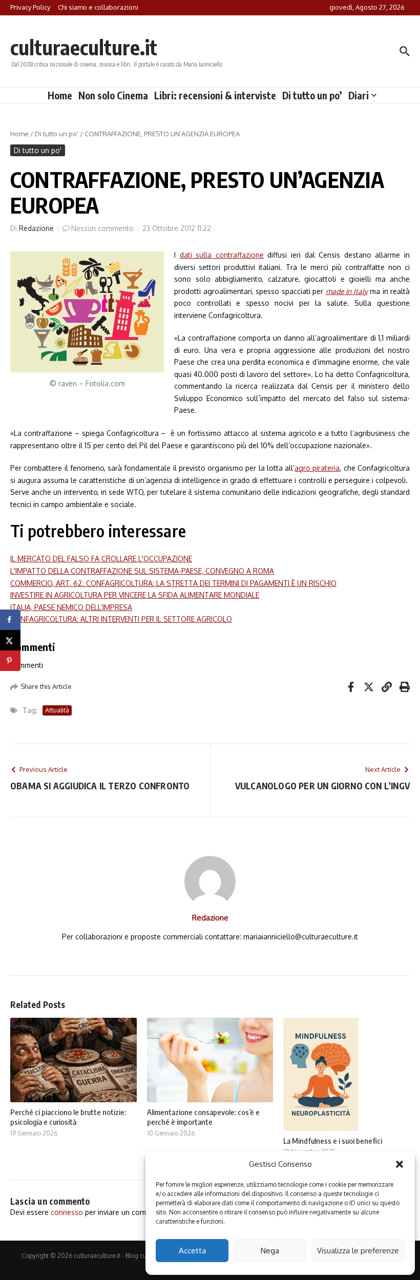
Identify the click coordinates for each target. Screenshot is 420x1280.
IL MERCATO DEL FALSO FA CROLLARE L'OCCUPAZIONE (101, 558)
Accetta (192, 1250)
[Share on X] (10, 640)
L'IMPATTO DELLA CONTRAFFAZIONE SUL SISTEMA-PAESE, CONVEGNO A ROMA (142, 570)
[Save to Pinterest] (10, 661)
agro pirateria (317, 468)
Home (60, 95)
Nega (270, 1250)
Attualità (57, 710)
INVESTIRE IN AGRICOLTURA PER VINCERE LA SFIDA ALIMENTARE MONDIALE (134, 595)
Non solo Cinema (113, 95)
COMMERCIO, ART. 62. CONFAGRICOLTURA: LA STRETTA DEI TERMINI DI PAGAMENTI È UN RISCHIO (173, 583)
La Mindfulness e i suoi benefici (332, 1140)
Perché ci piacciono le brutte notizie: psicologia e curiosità (68, 1117)
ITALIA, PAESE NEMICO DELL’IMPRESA (71, 607)
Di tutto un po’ (312, 95)
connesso (67, 1212)
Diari (358, 95)
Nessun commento (102, 228)
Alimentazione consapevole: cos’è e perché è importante (203, 1117)
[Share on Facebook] (10, 620)
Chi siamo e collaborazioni (98, 7)
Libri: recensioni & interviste (215, 95)
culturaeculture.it (83, 47)
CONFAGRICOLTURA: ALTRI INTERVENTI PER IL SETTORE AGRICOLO (121, 619)
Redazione (36, 228)
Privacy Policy (30, 7)
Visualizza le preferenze (358, 1250)
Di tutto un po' (56, 134)
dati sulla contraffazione (222, 254)
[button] (399, 1164)
